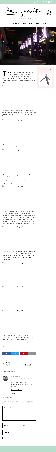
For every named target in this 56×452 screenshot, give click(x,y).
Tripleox (10, 72)
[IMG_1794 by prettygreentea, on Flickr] (19, 160)
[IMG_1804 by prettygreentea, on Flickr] (19, 321)
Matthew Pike (15, 377)
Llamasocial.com (14, 449)
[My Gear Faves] (45, 79)
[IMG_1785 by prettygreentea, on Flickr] (19, 273)
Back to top (49, 449)
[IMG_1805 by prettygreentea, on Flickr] (19, 130)
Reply (14, 393)
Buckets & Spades (16, 390)
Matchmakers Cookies (10, 363)
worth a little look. (26, 343)
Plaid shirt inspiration (28, 363)
